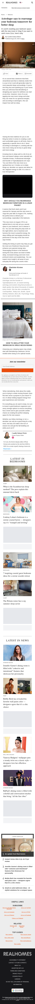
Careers (17, 979)
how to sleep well (14, 154)
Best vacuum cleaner (26, 934)
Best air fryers (9, 940)
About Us (18, 965)
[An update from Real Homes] (17, 847)
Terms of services (22, 375)
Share (6, 73)
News (22, 38)
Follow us (20, 73)
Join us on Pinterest (9, 915)
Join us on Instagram (9, 912)
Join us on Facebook (26, 915)
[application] (17, 185)
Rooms (3, 14)
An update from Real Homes (15, 854)
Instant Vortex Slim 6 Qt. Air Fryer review (17, 860)
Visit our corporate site (24, 998)
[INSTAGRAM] (13, 437)
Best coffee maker (9, 937)
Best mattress (9, 934)
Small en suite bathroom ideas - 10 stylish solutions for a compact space (18, 889)
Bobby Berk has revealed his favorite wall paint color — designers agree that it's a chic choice (18, 881)
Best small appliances (25, 940)
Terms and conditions (17, 971)
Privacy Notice (23, 376)
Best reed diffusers (25, 937)
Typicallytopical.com (19, 161)
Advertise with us (13, 926)
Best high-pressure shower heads (21, 7)
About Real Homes (21, 926)
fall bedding (22, 426)
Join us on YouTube (26, 907)
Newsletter (29, 73)
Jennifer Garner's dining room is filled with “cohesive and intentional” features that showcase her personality (18, 870)
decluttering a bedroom (17, 351)
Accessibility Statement (17, 960)
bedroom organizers (21, 406)
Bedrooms (10, 14)
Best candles (17, 944)
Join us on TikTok (25, 912)
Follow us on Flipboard (17, 918)
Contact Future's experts (17, 962)
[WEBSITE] (10, 270)
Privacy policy (17, 973)
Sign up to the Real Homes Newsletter (9, 908)
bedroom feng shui (19, 246)
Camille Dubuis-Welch (14, 36)
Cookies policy (17, 976)
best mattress (14, 137)
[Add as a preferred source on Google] (17, 990)
